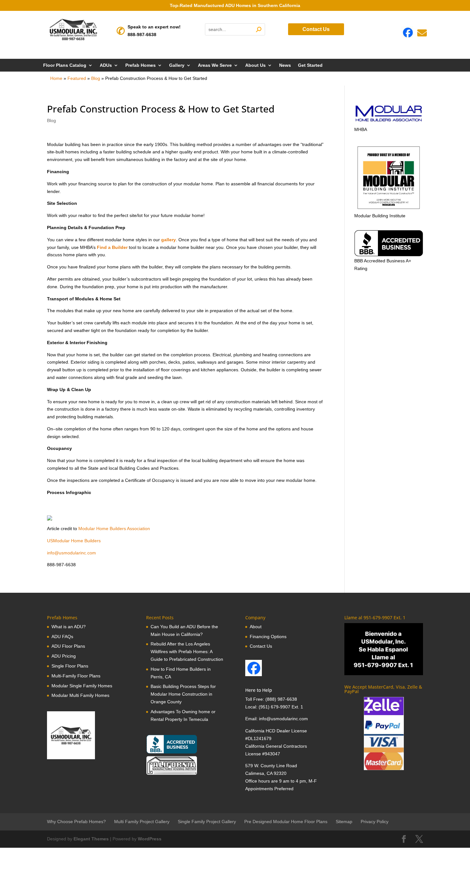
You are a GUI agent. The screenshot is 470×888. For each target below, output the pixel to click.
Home (56, 78)
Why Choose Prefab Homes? (76, 821)
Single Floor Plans (69, 665)
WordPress (149, 838)
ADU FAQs (62, 636)
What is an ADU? (68, 626)
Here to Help (258, 690)
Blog (95, 78)
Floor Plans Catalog (64, 65)
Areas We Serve (215, 65)
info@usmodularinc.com (71, 552)
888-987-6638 (142, 34)
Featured (76, 78)
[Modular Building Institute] (388, 177)
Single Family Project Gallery (207, 821)
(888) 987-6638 (281, 699)
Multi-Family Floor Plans (75, 675)
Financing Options (268, 636)
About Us (255, 65)
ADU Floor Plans (68, 646)
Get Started (310, 65)
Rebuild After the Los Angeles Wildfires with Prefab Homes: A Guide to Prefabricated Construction (187, 651)
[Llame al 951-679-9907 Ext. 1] (383, 649)
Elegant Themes (91, 838)
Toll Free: (255, 699)
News (285, 65)
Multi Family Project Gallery (141, 821)
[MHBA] (388, 121)
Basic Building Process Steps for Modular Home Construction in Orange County (183, 694)
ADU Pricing (63, 656)
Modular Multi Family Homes (80, 695)
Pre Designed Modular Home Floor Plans (285, 821)
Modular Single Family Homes (81, 685)
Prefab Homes (140, 65)
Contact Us (316, 29)
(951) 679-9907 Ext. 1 (281, 706)
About (256, 626)
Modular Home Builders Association (113, 528)
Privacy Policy (374, 821)
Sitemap (344, 821)
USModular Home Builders (74, 540)
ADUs (106, 65)
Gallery (176, 65)
